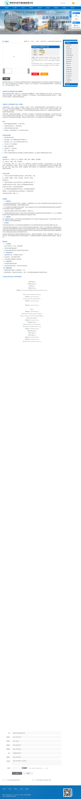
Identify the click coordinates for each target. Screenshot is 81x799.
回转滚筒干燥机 (69, 69)
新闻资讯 (31, 7)
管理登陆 (29, 794)
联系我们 (72, 7)
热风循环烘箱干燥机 (69, 55)
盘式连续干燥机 (69, 71)
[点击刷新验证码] (24, 768)
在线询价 (35, 73)
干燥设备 (68, 42)
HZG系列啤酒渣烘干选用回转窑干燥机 (43, 780)
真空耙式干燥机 (69, 51)
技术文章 (39, 7)
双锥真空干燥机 (69, 67)
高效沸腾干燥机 (69, 80)
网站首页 (7, 7)
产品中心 (23, 7)
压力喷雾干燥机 (69, 44)
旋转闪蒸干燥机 (69, 53)
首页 (28, 41)
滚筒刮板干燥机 (69, 61)
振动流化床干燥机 (69, 57)
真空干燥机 (68, 82)
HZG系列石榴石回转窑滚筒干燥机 (13, 780)
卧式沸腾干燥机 (69, 59)
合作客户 (48, 7)
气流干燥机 (68, 65)
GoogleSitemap (16, 794)
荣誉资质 (56, 7)
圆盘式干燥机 (68, 63)
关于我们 (15, 7)
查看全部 (68, 84)
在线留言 (64, 7)
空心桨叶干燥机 (69, 73)
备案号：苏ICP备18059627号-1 (8, 794)
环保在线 (25, 794)
